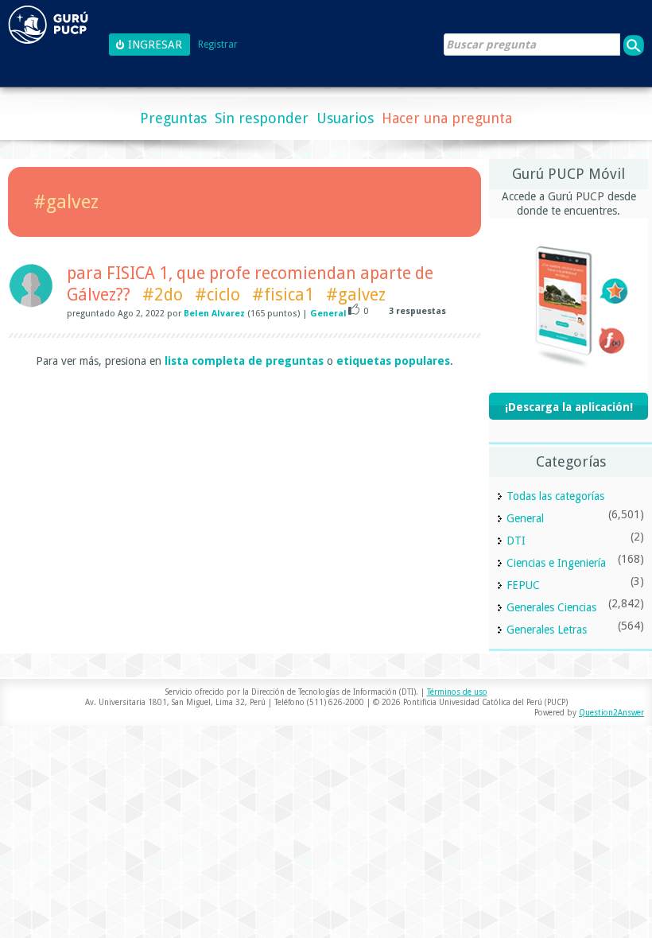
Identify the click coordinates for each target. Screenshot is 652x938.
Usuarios (345, 118)
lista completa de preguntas (244, 361)
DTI (516, 540)
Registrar (218, 45)
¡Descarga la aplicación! (569, 407)
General (328, 313)
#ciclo (217, 294)
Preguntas (173, 118)
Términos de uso (457, 692)
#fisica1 (283, 294)
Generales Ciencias (551, 607)
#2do (162, 294)
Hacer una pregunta (447, 118)
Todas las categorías (555, 496)
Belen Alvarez (214, 313)
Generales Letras (546, 629)
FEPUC (523, 585)
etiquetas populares (393, 361)
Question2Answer (611, 712)
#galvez (356, 294)
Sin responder (262, 118)
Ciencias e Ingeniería (556, 562)
